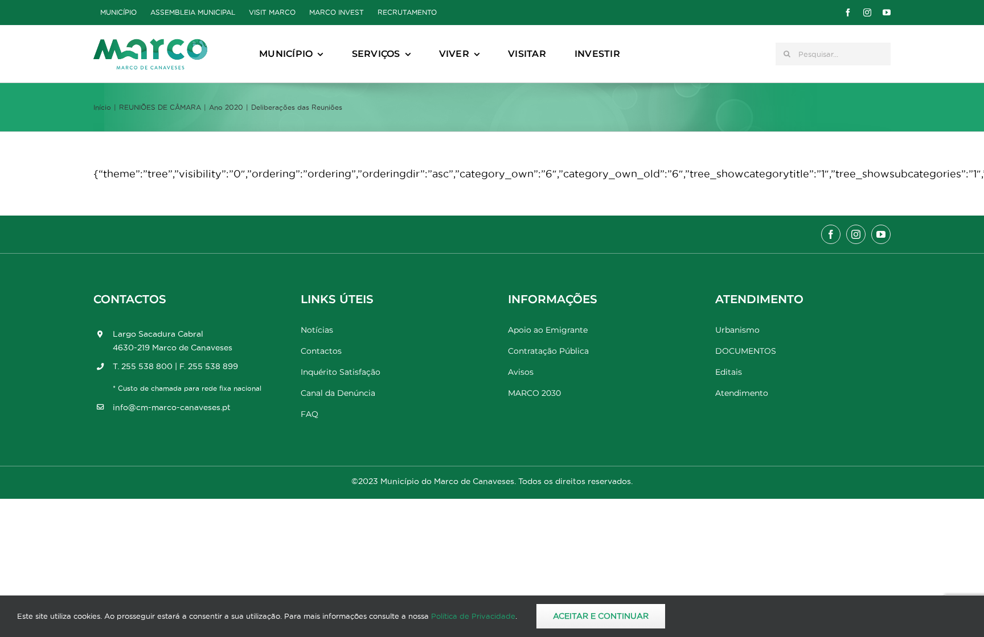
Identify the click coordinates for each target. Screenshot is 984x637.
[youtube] (887, 12)
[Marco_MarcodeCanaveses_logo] (150, 43)
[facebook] (848, 12)
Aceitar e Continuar (601, 616)
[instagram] (867, 12)
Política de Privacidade (473, 616)
